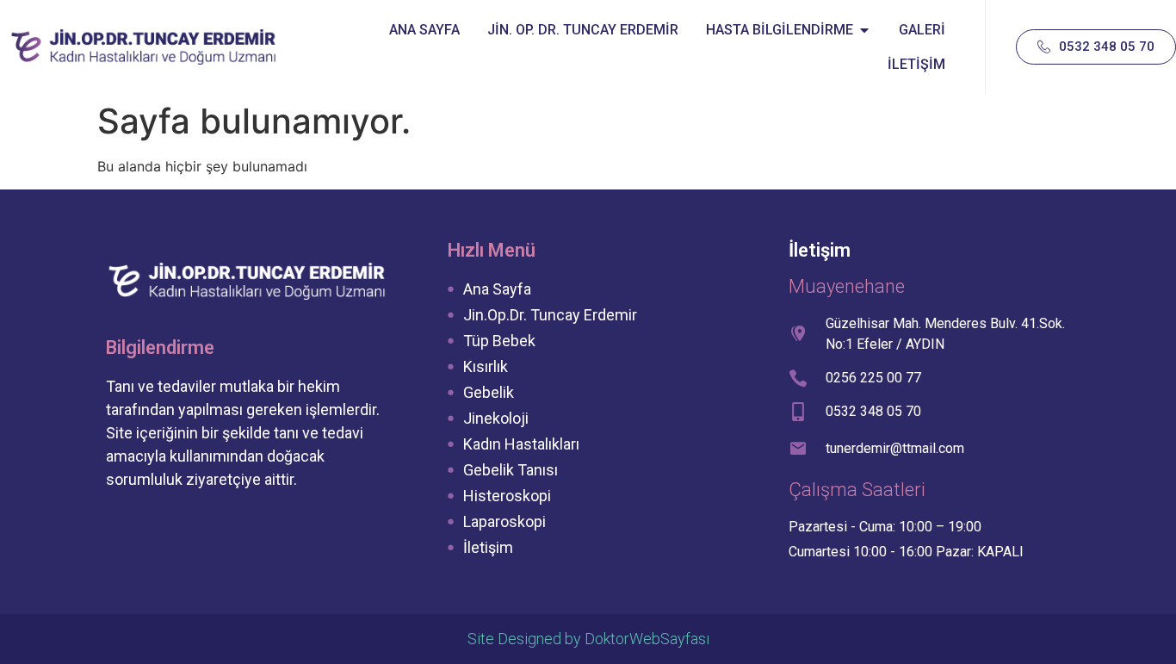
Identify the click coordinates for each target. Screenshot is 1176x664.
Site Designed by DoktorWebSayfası (588, 639)
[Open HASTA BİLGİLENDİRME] (864, 30)
